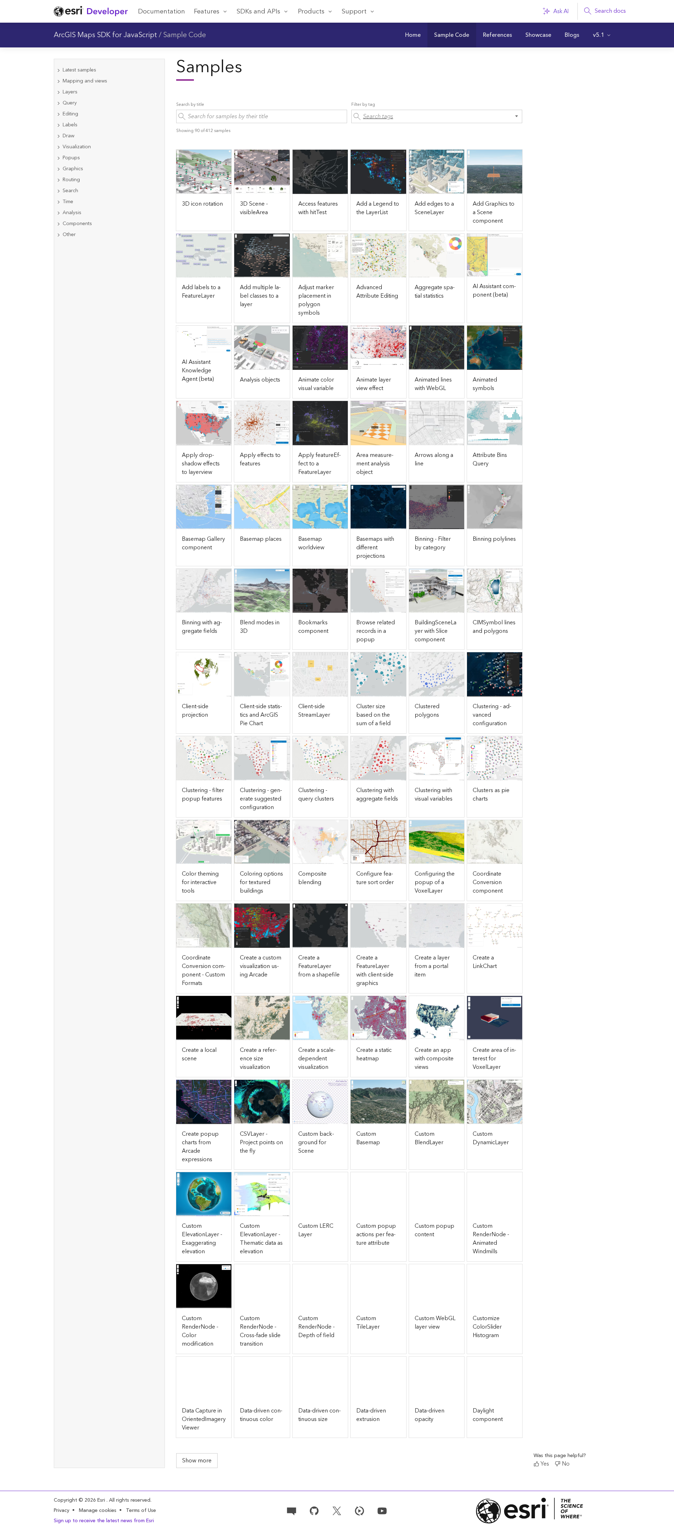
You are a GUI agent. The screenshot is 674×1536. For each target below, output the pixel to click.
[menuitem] (412, 35)
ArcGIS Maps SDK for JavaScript (105, 35)
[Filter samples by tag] (436, 116)
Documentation (161, 11)
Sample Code (184, 35)
